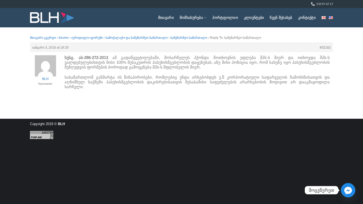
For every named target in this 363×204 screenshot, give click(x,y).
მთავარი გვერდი (43, 38)
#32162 (325, 47)
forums (64, 38)
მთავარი (166, 17)
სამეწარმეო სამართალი (188, 38)
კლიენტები (254, 17)
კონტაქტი (307, 17)
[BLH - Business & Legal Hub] (52, 17)
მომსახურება (191, 17)
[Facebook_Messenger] (348, 190)
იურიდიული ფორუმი (87, 38)
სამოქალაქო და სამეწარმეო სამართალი (136, 38)
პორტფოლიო (225, 17)
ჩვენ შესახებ (281, 17)
